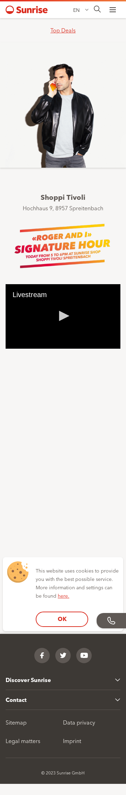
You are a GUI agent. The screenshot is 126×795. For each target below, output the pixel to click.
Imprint (72, 740)
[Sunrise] (27, 10)
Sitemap (16, 722)
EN (76, 9)
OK (62, 619)
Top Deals (63, 30)
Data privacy (79, 722)
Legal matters (23, 740)
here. (63, 595)
